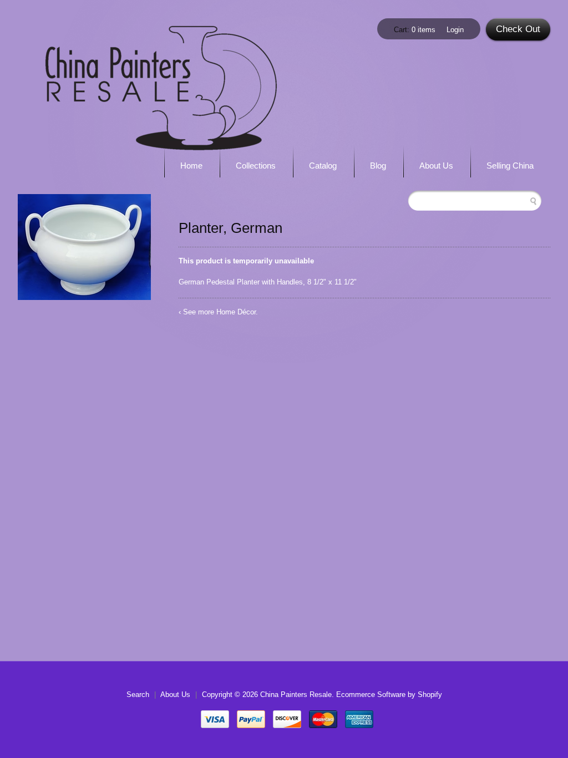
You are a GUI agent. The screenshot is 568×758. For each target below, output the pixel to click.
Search (137, 694)
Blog (378, 165)
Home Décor (236, 312)
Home (191, 165)
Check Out (518, 29)
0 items (423, 30)
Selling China (510, 165)
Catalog (323, 165)
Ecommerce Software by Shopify (389, 694)
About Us (436, 165)
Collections (256, 165)
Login (455, 30)
